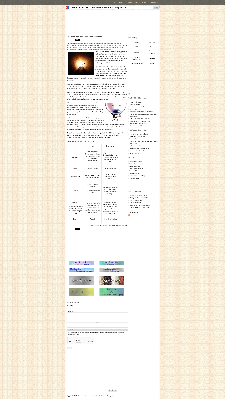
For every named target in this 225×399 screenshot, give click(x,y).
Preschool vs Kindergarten (137, 136)
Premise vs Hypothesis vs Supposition (141, 111)
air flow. (152, 63)
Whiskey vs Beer (134, 173)
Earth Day (137, 43)
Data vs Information (135, 146)
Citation (121, 2)
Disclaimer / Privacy (132, 2)
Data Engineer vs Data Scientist (139, 119)
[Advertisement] (112, 22)
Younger (136, 52)
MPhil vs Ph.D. (134, 212)
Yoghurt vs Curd (134, 153)
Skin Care (152, 43)
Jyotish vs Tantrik (134, 166)
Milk (136, 47)
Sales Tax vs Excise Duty (137, 176)
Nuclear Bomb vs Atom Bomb (138, 134)
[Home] (67, 7)
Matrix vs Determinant (136, 168)
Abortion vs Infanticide (136, 126)
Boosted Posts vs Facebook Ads (139, 121)
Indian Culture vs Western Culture (139, 205)
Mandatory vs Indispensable (138, 123)
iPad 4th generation (137, 63)
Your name (70, 305)
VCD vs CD (133, 171)
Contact (144, 2)
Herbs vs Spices (134, 104)
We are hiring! (154, 2)
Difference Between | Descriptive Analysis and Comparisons (98, 7)
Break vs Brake (134, 109)
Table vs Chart (133, 139)
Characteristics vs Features (137, 107)
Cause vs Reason (135, 102)
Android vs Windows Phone (138, 151)
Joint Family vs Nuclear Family (139, 207)
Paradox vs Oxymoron (136, 161)
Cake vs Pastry (134, 178)
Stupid (152, 47)
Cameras (152, 58)
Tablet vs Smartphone (136, 200)
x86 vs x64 (132, 163)
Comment (70, 311)
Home (113, 2)
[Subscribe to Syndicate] (129, 215)
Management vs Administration (139, 148)
